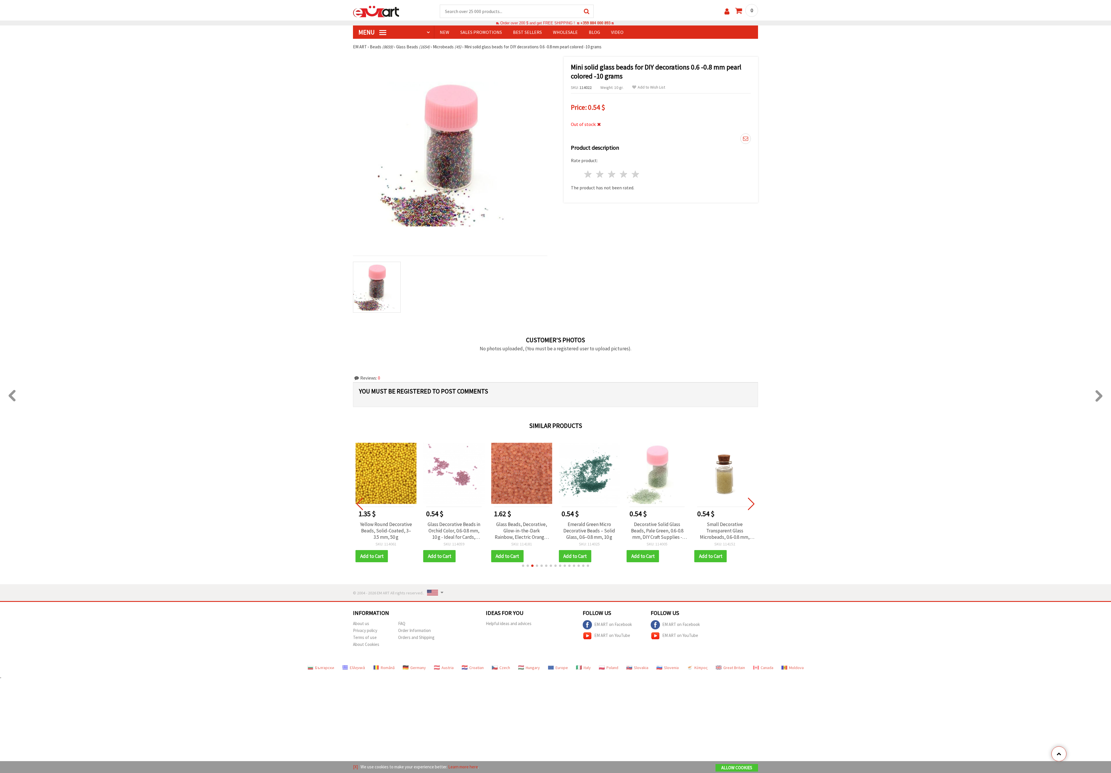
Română (388, 667)
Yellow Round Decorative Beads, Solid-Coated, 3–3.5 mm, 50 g (386, 530)
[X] (355, 767)
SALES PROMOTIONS (481, 32)
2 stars (600, 174)
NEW (444, 32)
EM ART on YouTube (612, 635)
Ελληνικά (357, 667)
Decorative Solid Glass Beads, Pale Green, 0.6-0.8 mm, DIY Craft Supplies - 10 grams (657, 530)
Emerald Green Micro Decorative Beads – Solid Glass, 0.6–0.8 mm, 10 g (589, 530)
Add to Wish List (651, 87)
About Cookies (366, 644)
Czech (504, 667)
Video (617, 32)
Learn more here (463, 767)
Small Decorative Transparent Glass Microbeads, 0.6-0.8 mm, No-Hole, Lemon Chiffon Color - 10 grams (725, 530)
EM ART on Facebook (613, 624)
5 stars (635, 174)
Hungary (533, 667)
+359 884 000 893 (595, 23)
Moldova (796, 667)
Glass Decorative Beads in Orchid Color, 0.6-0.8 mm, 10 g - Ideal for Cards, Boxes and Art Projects (454, 530)
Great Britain (734, 667)
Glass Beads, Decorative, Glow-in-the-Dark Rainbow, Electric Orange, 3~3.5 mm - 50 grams (521, 530)
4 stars (624, 174)
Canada (767, 667)
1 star (588, 174)
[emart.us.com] (376, 11)
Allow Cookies (736, 767)
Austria (448, 667)
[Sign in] (726, 11)
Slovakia (641, 667)
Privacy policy (365, 630)
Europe (562, 667)
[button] (523, 566)
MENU (367, 32)
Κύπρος (701, 667)
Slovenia (671, 667)
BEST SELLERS (527, 32)
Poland (612, 667)
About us (361, 623)
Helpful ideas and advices (508, 623)
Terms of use (365, 637)
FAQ (401, 623)
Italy (587, 667)
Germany (418, 667)
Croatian (476, 667)
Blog (594, 32)
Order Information (414, 630)
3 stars (612, 174)
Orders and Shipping (416, 637)
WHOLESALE (565, 32)
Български (324, 667)
